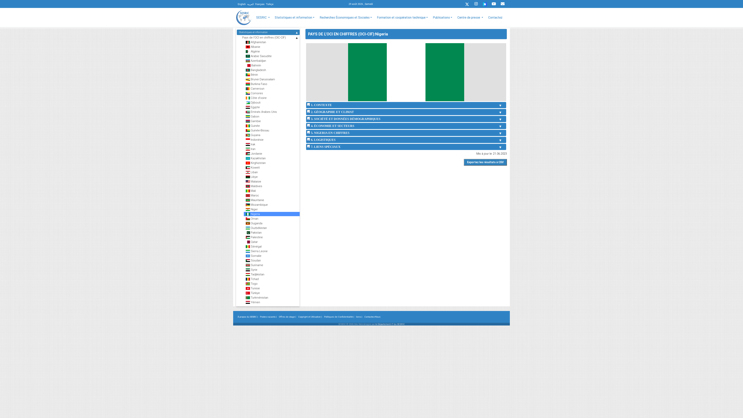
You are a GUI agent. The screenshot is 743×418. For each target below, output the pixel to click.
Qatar (254, 242)
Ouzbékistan (258, 228)
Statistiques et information (253, 32)
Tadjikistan (257, 274)
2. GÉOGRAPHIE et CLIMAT (332, 112)
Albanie (255, 47)
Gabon (254, 116)
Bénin (254, 74)
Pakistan (256, 232)
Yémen (255, 302)
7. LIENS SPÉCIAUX (326, 146)
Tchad (254, 279)
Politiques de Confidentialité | (339, 316)
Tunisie (255, 288)
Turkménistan (259, 297)
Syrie (253, 270)
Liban (254, 172)
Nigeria (255, 214)
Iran (252, 149)
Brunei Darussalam (262, 79)
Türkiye (255, 293)
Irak (252, 144)
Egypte (255, 107)
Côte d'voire (258, 98)
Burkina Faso (258, 84)
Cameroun (257, 88)
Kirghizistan (258, 163)
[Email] (503, 4)
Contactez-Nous (372, 316)
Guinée (255, 126)
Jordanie (256, 153)
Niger (254, 209)
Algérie (255, 51)
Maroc (254, 195)
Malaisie (255, 181)
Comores (256, 93)
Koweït (255, 167)
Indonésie (257, 139)
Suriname (256, 265)
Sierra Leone (259, 251)
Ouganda (256, 223)
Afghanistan (258, 42)
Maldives (256, 186)
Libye (254, 177)
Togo (254, 283)
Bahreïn (256, 65)
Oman (254, 218)
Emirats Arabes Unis (263, 112)
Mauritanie (257, 200)
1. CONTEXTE (321, 105)
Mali (253, 191)
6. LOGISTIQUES (323, 139)
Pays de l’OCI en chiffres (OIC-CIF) (264, 37)
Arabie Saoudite (261, 56)
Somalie (255, 256)
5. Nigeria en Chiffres (330, 132)
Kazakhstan (258, 158)
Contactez (495, 17)
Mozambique (259, 204)
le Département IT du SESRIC (390, 324)
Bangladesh (258, 70)
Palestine (256, 237)
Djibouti (255, 102)
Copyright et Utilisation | (310, 316)
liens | (359, 316)
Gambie (255, 121)
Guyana (255, 135)
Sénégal (256, 246)
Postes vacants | (268, 316)
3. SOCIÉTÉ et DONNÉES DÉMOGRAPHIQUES (345, 119)
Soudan (255, 260)
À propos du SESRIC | (248, 316)
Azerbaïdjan (258, 61)
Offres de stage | (287, 316)
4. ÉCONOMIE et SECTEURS (332, 126)
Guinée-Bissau (259, 130)
